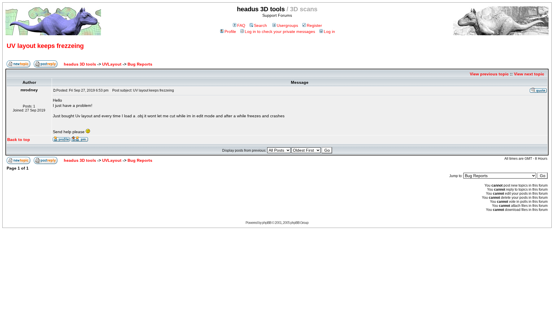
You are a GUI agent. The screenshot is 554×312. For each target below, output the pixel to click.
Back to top (18, 139)
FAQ (241, 25)
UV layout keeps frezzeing (45, 45)
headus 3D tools (80, 64)
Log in (329, 31)
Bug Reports (140, 64)
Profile (230, 31)
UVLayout (111, 64)
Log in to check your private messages (280, 31)
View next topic (529, 74)
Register (314, 25)
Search (260, 25)
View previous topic (489, 74)
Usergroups (287, 25)
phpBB (266, 223)
